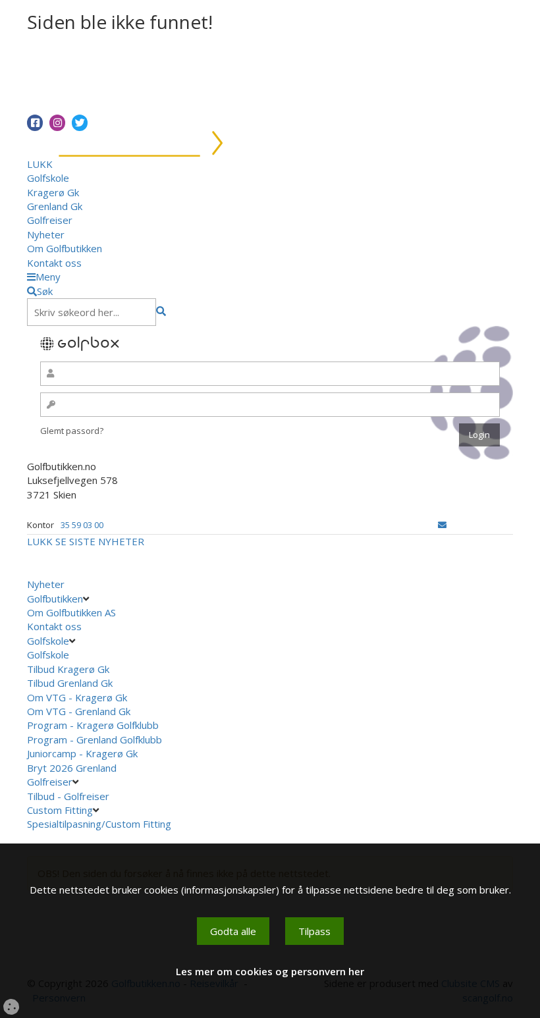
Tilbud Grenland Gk (70, 682)
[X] (80, 123)
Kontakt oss (54, 262)
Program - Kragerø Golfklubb (93, 725)
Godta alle (233, 931)
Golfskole (48, 177)
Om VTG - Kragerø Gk (77, 697)
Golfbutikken (55, 598)
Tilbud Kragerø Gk (68, 669)
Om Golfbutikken (64, 248)
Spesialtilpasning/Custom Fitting (99, 823)
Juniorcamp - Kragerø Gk (82, 753)
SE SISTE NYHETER (99, 541)
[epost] (442, 525)
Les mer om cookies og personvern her (270, 971)
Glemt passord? (71, 431)
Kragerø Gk (53, 192)
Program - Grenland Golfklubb (94, 739)
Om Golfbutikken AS (71, 612)
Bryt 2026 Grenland (72, 767)
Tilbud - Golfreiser (68, 796)
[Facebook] (35, 123)
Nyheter (46, 234)
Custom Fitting (60, 810)
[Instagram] (57, 123)
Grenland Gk (54, 206)
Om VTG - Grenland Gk (78, 711)
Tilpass (314, 931)
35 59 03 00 (82, 525)
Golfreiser (49, 220)
